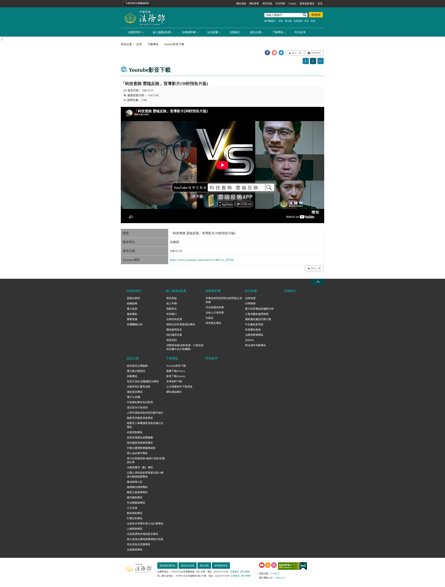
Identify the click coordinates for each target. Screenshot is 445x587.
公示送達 (132, 508)
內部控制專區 (135, 432)
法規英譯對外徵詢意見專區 (142, 534)
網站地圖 (241, 3)
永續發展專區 (135, 549)
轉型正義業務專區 (137, 492)
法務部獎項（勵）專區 (140, 467)
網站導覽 (254, 3)
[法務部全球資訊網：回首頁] (143, 18)
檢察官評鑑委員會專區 (140, 418)
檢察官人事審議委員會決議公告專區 (145, 425)
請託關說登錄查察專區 (140, 442)
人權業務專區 (135, 528)
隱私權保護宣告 (167, 565)
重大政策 (132, 308)
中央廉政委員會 (254, 324)
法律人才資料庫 (215, 312)
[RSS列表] (268, 565)
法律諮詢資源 (174, 319)
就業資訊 (171, 340)
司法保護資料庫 (215, 307)
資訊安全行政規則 (137, 407)
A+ (320, 61)
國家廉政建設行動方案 (258, 319)
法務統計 (235, 32)
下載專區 (277, 32)
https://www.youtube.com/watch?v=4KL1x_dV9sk (202, 260)
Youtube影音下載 (176, 365)
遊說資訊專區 (135, 391)
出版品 (209, 317)
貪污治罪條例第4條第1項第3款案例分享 (146, 460)
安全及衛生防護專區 (138, 544)
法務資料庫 (189, 32)
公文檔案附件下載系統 (179, 386)
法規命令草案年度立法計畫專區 (145, 523)
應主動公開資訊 (136, 371)
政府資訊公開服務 (137, 365)
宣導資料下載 (174, 381)
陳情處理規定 (174, 329)
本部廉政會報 (253, 329)
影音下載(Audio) (175, 376)
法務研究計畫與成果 (138, 386)
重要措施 (132, 319)
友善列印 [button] (316, 53)
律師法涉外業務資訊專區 (180, 324)
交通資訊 (234, 571)
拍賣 (313, 21)
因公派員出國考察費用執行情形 (145, 539)
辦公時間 (245, 571)
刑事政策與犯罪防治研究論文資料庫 (224, 300)
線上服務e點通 (162, 32)
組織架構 (132, 303)
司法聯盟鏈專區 (136, 502)
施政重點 (132, 314)
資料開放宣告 (221, 565)
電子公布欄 (133, 397)
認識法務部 (133, 298)
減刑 (280, 21)
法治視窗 (212, 32)
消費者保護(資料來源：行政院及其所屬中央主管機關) (185, 347)
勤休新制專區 (135, 513)
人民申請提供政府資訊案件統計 (145, 412)
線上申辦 (171, 303)
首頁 (320, 3)
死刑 (306, 21)
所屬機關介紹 (135, 324)
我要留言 (171, 308)
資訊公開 (255, 32)
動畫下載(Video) (175, 371)
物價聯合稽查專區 (137, 487)
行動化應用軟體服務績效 (141, 448)
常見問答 (280, 3)
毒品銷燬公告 (135, 481)
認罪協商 (298, 21)
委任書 (288, 21)
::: (120, 2)
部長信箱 (267, 3)
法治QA (249, 340)
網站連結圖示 (174, 391)
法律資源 (250, 298)
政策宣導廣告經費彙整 (140, 437)
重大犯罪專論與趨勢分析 (259, 308)
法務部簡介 (134, 32)
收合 (318, 282)
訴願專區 (132, 376)
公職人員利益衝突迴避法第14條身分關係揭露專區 (145, 474)
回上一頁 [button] (296, 53)
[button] (267, 52)
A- (306, 61)
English (292, 3)
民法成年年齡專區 (255, 345)
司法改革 (300, 32)
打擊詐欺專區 (135, 518)
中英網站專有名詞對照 (140, 402)
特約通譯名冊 (174, 334)
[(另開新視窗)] (262, 565)
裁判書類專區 (135, 497)
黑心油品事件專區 (137, 453)
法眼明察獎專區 (254, 334)
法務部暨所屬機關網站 (137, 3)
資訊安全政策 (187, 565)
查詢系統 (171, 298)
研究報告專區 (213, 323)
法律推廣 (250, 303)
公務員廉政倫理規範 (257, 314)
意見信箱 (204, 565)
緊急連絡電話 (307, 3)
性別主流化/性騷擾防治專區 (143, 381)
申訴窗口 (171, 314)
